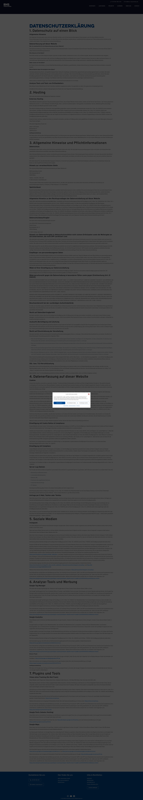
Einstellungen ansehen (83, 402)
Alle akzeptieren (59, 402)
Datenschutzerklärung (72, 405)
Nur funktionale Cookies (71, 402)
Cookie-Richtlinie (65, 405)
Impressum (78, 405)
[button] (88, 394)
